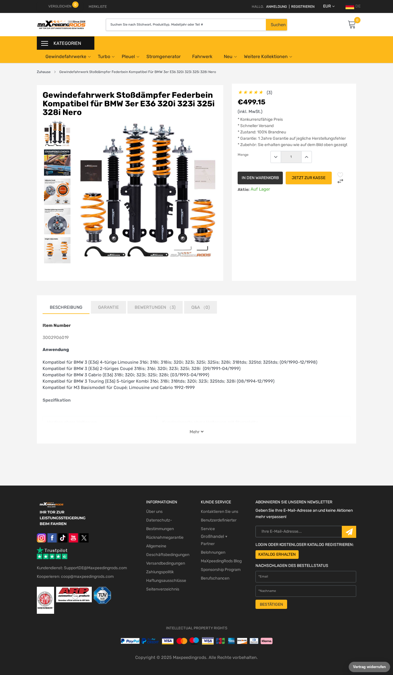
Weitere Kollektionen (266, 56)
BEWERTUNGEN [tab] (155, 307)
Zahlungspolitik (160, 571)
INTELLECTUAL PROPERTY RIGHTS (196, 628)
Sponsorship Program (221, 569)
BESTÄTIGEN (271, 604)
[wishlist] (340, 175)
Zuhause (44, 72)
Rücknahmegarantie (165, 537)
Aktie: (243, 189)
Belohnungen (213, 552)
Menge (243, 155)
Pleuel (128, 56)
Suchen (278, 24)
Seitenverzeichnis (162, 589)
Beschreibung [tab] (66, 307)
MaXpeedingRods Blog (221, 561)
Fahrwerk (202, 56)
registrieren (301, 7)
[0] (352, 25)
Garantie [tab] (108, 307)
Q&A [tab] (200, 307)
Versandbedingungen (165, 563)
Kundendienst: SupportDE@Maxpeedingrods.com (82, 567)
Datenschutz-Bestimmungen (160, 524)
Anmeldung (276, 7)
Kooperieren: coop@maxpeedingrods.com (75, 576)
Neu (228, 56)
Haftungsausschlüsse (166, 580)
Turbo (104, 56)
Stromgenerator (163, 56)
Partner (208, 543)
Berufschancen (215, 578)
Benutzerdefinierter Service (218, 524)
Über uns (154, 511)
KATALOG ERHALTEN (277, 554)
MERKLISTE (98, 7)
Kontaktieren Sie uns (219, 511)
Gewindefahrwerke (65, 56)
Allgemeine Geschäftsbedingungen (167, 550)
